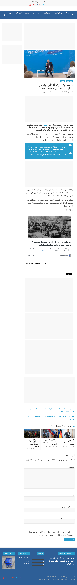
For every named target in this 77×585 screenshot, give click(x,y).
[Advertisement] (49, 36)
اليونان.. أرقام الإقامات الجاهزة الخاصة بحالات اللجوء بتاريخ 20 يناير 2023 (50, 417)
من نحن (27, 561)
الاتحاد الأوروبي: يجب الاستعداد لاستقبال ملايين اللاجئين (33, 443)
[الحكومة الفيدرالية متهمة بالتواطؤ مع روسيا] (66, 430)
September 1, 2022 (59, 155)
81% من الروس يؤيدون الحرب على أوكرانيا (50, 442)
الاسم (72, 495)
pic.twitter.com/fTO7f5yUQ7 (47, 151)
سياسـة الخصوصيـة (24, 557)
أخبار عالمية (18, 13)
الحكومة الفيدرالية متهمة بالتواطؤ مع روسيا (67, 442)
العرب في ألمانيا (48, 13)
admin (51, 92)
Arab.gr (42, 564)
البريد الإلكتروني (67, 506)
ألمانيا (67, 13)
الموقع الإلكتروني (68, 518)
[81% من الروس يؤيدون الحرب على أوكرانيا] (49, 430)
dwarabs (66, 17)
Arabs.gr (41, 561)
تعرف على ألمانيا (59, 13)
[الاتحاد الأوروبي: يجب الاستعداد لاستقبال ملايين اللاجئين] (32, 430)
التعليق (71, 467)
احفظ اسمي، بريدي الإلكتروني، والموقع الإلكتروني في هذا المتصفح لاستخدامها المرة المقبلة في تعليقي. (52, 533)
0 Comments (57, 92)
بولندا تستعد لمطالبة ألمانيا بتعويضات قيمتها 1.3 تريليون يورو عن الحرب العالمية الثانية (50, 410)
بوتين (44, 92)
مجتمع (27, 13)
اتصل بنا (11, 13)
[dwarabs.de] (73, 15)
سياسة (39, 13)
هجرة (33, 13)
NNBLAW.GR (40, 558)
